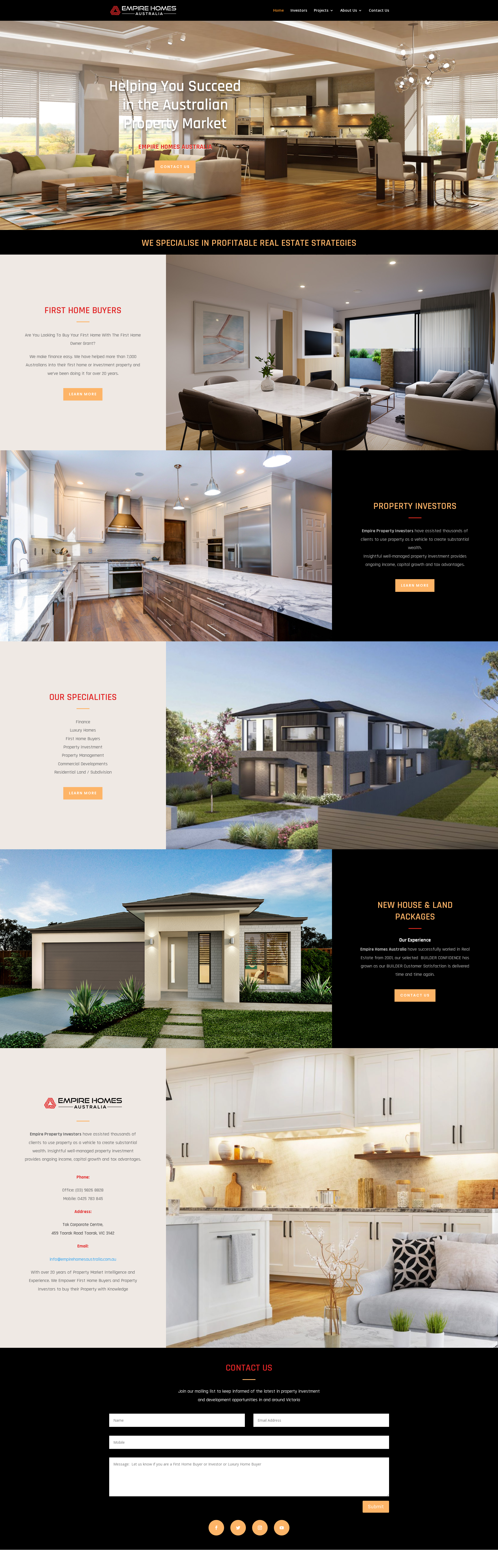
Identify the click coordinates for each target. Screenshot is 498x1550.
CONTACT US (175, 166)
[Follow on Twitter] (238, 1527)
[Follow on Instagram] (260, 1527)
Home (278, 11)
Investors (298, 11)
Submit (376, 1506)
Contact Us (379, 11)
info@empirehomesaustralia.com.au (83, 1259)
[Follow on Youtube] (281, 1527)
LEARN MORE (83, 394)
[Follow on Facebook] (216, 1527)
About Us (348, 11)
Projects (321, 11)
